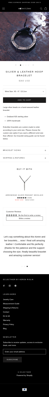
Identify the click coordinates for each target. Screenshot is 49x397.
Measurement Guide (11, 304)
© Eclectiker (24, 372)
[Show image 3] (25, 65)
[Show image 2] (23, 65)
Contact (6, 312)
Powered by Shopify (24, 375)
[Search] (41, 8)
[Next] (33, 65)
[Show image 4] (28, 65)
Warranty (6, 320)
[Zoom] (43, 18)
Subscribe (12, 359)
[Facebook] (4, 285)
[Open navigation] (3, 9)
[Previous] (15, 65)
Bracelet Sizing (12, 150)
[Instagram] (10, 285)
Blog (5, 329)
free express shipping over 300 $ (24, 2)
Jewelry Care (8, 299)
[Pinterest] (15, 285)
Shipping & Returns (14, 158)
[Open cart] (46, 8)
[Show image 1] (20, 65)
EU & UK (6, 316)
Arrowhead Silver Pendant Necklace (24, 195)
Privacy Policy (8, 324)
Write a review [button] (24, 218)
